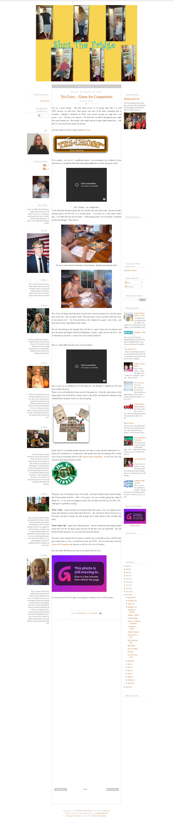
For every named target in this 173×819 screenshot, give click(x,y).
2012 (127, 591)
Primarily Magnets (133, 632)
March (129, 677)
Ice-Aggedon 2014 (130, 349)
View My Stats (44, 101)
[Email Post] (99, 613)
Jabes (45, 165)
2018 (127, 572)
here (118, 450)
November (131, 601)
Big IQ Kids (131, 645)
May (129, 670)
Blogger (107, 811)
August (130, 661)
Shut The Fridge (85, 811)
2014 (127, 585)
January (130, 683)
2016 (127, 579)
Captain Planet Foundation (92, 456)
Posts (128, 283)
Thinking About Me (131, 98)
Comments (130, 287)
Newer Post (61, 789)
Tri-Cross (86, 129)
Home (85, 789)
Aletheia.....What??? (134, 615)
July (129, 664)
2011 (127, 595)
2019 (127, 569)
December (131, 597)
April (129, 673)
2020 (127, 566)
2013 (127, 588)
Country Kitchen (133, 618)
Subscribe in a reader (130, 270)
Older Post (113, 789)
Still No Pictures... (129, 423)
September (131, 607)
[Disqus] (87, 656)
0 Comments (93, 613)
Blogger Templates (74, 816)
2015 (127, 582)
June (129, 667)
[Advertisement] (71, 770)
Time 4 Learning (133, 649)
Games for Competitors (61, 544)
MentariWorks (102, 813)
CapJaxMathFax (139, 404)
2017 (127, 575)
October (130, 604)
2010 (127, 687)
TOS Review (82, 613)
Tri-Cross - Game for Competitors (86, 96)
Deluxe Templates (99, 816)
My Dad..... (131, 652)
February (130, 680)
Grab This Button (135, 525)
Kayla (45, 169)
